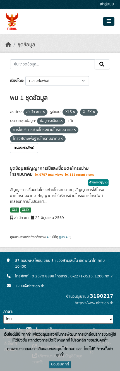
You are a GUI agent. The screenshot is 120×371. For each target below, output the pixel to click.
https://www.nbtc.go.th (94, 303)
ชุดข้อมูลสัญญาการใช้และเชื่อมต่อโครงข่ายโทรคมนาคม (49, 171)
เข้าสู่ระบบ (107, 4)
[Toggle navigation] (108, 21)
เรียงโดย (16, 81)
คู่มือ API (64, 237)
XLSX (25, 210)
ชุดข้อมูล (26, 44)
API (49, 237)
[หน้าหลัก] (8, 44)
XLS (14, 210)
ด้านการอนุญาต (98, 182)
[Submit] (102, 64)
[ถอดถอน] (44, 112)
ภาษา (7, 311)
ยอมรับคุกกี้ (60, 364)
